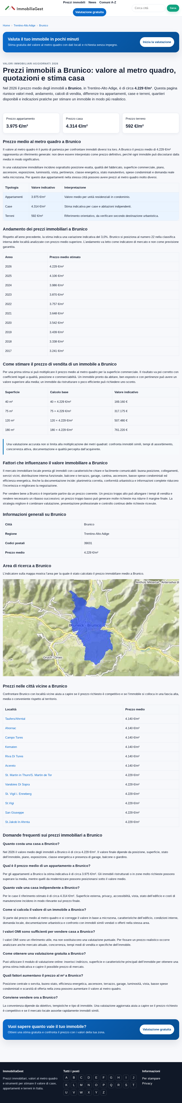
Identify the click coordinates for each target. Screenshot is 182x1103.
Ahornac (10, 728)
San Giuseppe (14, 812)
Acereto (10, 765)
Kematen (11, 747)
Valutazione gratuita (89, 12)
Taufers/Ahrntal (15, 718)
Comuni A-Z (107, 2)
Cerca (173, 8)
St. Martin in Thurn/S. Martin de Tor (28, 775)
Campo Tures (14, 737)
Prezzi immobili (74, 2)
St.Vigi (9, 803)
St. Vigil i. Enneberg (18, 794)
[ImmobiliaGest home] (25, 8)
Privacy (147, 1083)
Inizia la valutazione (157, 42)
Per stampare (151, 1078)
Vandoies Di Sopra (17, 784)
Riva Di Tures (14, 756)
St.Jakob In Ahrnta (17, 822)
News (92, 2)
